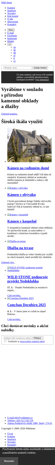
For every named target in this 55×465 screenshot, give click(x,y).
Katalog (11, 7)
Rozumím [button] (9, 461)
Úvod (10, 433)
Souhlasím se (26, 341)
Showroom (12, 21)
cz (10, 44)
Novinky (11, 13)
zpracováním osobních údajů (32, 341)
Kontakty (11, 24)
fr (14, 58)
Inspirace (11, 10)
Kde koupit (12, 16)
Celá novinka (14, 295)
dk (14, 52)
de (14, 50)
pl (14, 55)
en (14, 47)
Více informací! (42, 80)
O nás (10, 19)
